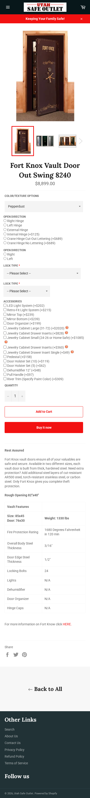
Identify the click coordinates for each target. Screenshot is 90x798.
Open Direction (14, 216)
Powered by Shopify (46, 793)
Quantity (11, 385)
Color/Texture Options (22, 196)
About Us (11, 736)
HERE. (67, 624)
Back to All (47, 689)
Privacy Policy (14, 750)
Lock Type (10, 265)
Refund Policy (14, 756)
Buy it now (43, 427)
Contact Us (13, 743)
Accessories (12, 301)
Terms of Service (16, 763)
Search (10, 729)
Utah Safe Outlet (23, 793)
